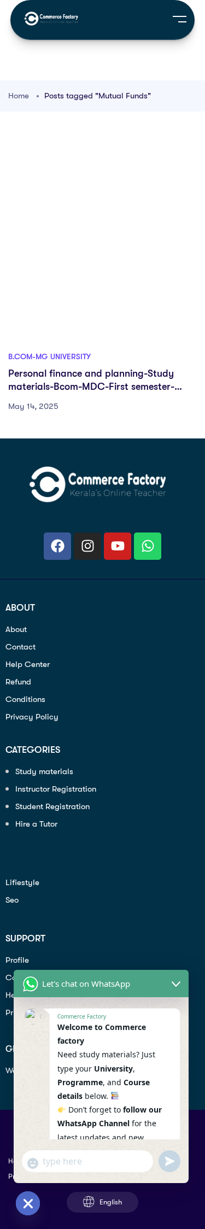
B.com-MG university (49, 356)
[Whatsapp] (147, 546)
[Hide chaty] (28, 1203)
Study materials (44, 771)
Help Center (27, 664)
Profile (17, 960)
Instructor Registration (55, 789)
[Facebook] (57, 546)
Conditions (25, 699)
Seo (12, 900)
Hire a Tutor (36, 824)
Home (18, 96)
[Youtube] (117, 546)
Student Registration (52, 806)
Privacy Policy (31, 717)
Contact (20, 647)
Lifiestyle (22, 882)
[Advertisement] (102, 237)
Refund (18, 682)
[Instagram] (87, 546)
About (16, 629)
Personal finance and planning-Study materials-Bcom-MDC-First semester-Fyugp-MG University (91, 387)
